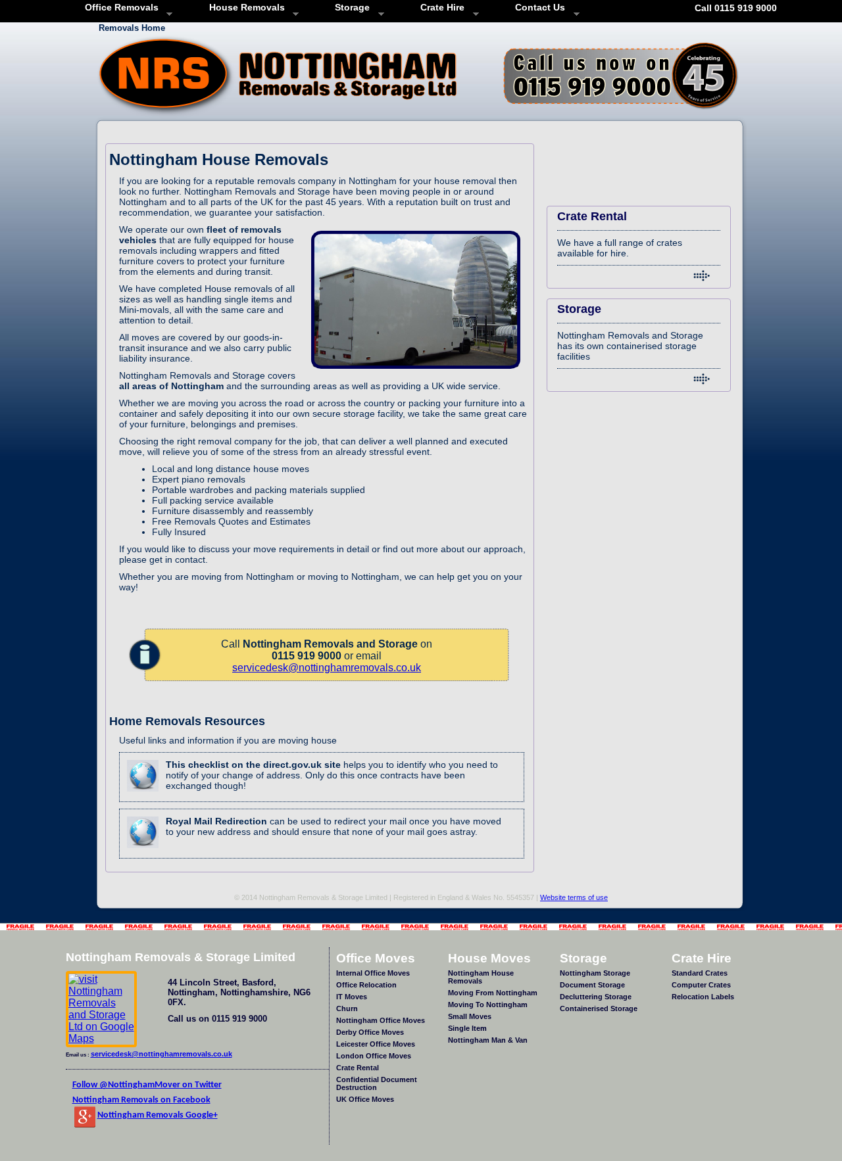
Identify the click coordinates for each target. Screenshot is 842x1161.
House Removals (241, 7)
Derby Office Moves (370, 1032)
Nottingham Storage (595, 973)
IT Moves (351, 997)
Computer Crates (701, 985)
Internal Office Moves (373, 973)
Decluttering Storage (596, 997)
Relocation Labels (703, 997)
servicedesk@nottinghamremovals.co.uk (326, 667)
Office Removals (117, 7)
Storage (348, 7)
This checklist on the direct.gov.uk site (253, 764)
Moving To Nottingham (488, 1004)
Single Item (467, 1028)
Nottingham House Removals (481, 977)
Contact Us (535, 7)
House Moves (489, 958)
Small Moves (469, 1016)
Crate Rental (357, 1068)
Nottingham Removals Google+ (157, 1115)
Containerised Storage (598, 1008)
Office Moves (375, 958)
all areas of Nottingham (172, 386)
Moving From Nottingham (492, 993)
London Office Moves (373, 1056)
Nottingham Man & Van (488, 1040)
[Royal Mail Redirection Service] (143, 851)
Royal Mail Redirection (216, 821)
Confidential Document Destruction (376, 1083)
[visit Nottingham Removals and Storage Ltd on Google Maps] (101, 1038)
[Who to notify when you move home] (143, 795)
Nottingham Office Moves (380, 1020)
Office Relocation (366, 985)
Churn (347, 1008)
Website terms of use (574, 897)
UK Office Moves (365, 1099)
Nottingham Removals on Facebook (141, 1100)
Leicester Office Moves (375, 1044)
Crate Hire (437, 7)
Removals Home (132, 28)
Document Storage (592, 985)
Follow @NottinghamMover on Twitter (147, 1085)
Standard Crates (700, 973)
